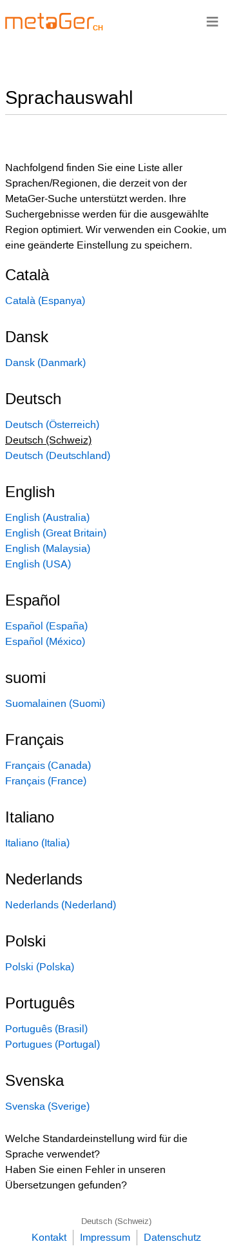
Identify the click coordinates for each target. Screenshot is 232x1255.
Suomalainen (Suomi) (55, 703)
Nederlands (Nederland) (60, 904)
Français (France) (45, 780)
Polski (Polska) (39, 966)
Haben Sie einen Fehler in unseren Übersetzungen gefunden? (85, 1177)
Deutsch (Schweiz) (116, 1221)
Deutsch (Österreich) (52, 424)
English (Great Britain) (55, 532)
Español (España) (46, 625)
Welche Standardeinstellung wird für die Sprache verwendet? (96, 1146)
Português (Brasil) (46, 1028)
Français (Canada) (48, 765)
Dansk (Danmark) (45, 362)
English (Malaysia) (47, 548)
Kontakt (49, 1237)
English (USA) (38, 563)
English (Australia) (47, 517)
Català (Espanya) (45, 300)
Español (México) (45, 641)
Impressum (105, 1237)
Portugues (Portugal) (52, 1044)
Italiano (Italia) (37, 842)
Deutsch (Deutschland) (57, 455)
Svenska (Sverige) (47, 1106)
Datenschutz (172, 1237)
